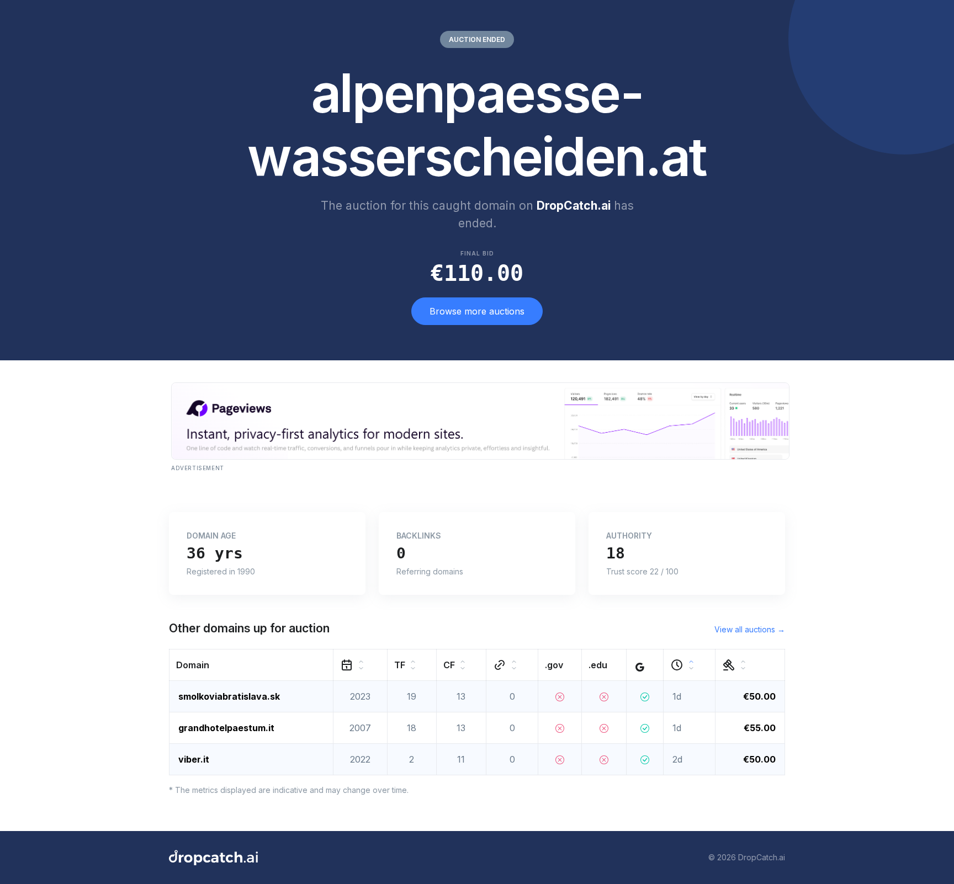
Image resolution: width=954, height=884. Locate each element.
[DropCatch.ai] (213, 857)
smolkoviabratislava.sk (229, 696)
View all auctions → (749, 629)
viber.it (193, 759)
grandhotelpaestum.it (226, 727)
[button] (251, 664)
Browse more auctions (477, 311)
